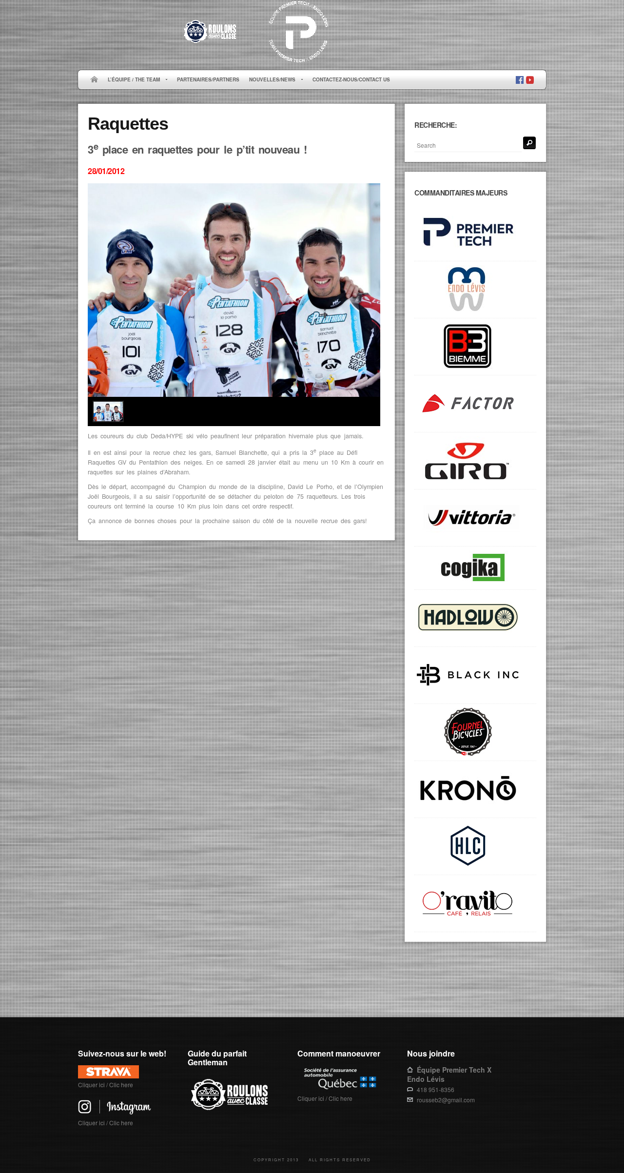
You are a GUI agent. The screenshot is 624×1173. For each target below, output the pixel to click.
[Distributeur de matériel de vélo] (475, 846)
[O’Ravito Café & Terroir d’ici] (475, 903)
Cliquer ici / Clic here (105, 1084)
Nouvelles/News (269, 80)
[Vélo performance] (475, 403)
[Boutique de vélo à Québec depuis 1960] (475, 732)
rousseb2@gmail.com (446, 1099)
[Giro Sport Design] (475, 460)
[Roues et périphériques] (475, 675)
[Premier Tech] (475, 232)
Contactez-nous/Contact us (351, 79)
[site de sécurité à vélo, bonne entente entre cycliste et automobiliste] (231, 1108)
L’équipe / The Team (131, 80)
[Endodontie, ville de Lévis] (475, 289)
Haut (532, 986)
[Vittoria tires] (475, 518)
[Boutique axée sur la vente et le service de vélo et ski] (475, 618)
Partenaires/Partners (208, 79)
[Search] (529, 143)
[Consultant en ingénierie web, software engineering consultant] (475, 568)
